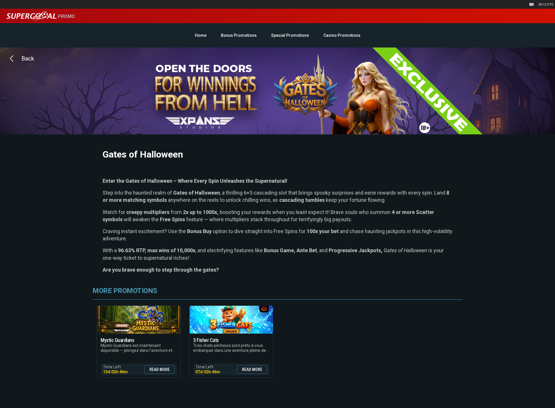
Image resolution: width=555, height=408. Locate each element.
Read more (159, 369)
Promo (66, 16)
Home (200, 35)
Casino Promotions (341, 35)
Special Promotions (290, 35)
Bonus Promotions (239, 35)
